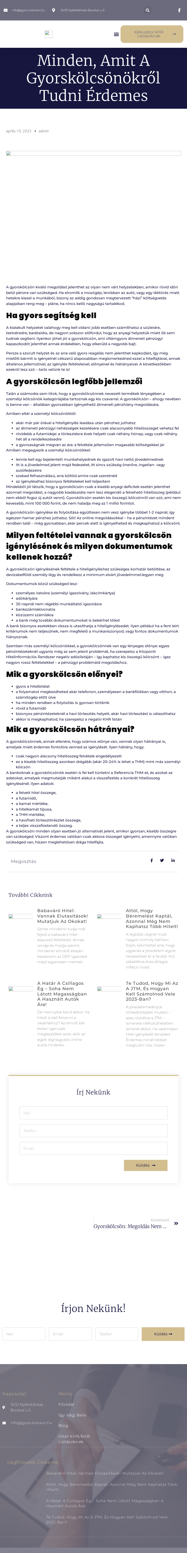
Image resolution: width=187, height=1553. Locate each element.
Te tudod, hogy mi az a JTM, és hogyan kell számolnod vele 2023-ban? (152, 991)
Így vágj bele (72, 1415)
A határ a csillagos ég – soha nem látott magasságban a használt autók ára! (62, 994)
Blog (63, 1425)
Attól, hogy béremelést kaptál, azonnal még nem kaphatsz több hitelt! (152, 918)
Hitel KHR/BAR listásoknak (74, 1439)
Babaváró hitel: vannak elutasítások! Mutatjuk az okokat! (62, 916)
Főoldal (66, 1404)
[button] (147, 10)
